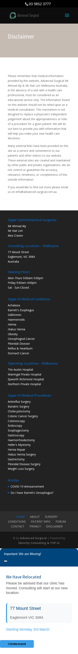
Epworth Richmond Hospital (26, 379)
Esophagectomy (18, 430)
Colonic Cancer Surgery (23, 416)
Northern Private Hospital (24, 384)
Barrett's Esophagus (21, 310)
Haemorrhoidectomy (21, 440)
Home (20, 517)
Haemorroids (16, 319)
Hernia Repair (16, 449)
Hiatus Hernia (16, 329)
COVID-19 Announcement (27, 486)
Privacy (35, 526)
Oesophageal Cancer (21, 339)
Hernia (12, 324)
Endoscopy (15, 425)
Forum (61, 521)
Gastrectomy (16, 459)
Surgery (51, 517)
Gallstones (14, 315)
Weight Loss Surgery (21, 469)
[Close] (5, 561)
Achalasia (14, 305)
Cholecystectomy (19, 411)
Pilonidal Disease (19, 343)
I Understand (17, 644)
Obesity (13, 334)
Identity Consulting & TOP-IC (39, 543)
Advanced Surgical (33, 538)
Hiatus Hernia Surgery (22, 454)
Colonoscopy (16, 421)
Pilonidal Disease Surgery (24, 464)
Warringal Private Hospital (24, 374)
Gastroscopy (16, 435)
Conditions (17, 521)
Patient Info (40, 521)
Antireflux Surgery (19, 401)
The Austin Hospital (20, 369)
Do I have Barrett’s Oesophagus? (32, 493)
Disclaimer (54, 526)
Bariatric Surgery (18, 406)
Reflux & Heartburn (20, 348)
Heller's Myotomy (19, 445)
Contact (17, 526)
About (35, 517)
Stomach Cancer (18, 353)
